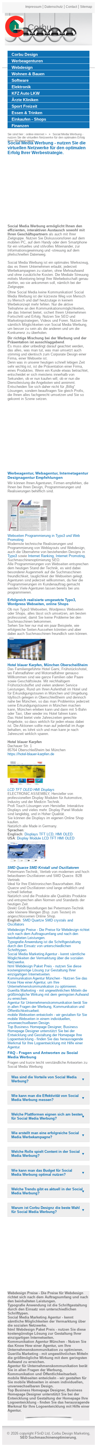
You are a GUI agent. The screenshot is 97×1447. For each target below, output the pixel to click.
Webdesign (22, 67)
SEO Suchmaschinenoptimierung (48, 1437)
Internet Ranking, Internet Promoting (56, 556)
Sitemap (86, 7)
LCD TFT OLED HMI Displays (31, 790)
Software (20, 80)
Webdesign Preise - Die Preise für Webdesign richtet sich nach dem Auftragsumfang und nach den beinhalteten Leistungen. (48, 934)
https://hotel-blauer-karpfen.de (31, 754)
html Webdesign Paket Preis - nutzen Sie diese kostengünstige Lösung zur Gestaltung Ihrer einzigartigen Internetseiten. (44, 970)
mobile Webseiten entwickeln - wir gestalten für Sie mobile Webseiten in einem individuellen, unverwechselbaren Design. (47, 1019)
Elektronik (21, 86)
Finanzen (20, 125)
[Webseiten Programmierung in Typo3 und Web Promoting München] (29, 515)
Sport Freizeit (24, 106)
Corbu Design (25, 54)
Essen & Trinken (27, 112)
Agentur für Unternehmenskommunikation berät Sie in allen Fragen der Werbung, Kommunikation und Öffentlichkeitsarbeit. (47, 1007)
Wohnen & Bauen (28, 74)
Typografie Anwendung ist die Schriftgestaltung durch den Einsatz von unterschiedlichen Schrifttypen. (44, 946)
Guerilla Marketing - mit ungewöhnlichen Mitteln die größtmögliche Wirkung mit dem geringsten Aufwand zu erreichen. (48, 994)
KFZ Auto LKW (26, 93)
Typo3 (12, 556)
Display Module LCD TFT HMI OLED (45, 838)
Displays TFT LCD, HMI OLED (48, 834)
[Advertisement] (48, 190)
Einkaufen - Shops (29, 119)
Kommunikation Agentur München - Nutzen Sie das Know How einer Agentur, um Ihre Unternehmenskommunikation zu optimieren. (47, 982)
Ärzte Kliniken (25, 99)
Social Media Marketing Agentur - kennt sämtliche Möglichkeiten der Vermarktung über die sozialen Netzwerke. (46, 958)
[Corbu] (14, 27)
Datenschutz (53, 7)
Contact (71, 7)
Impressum (33, 7)
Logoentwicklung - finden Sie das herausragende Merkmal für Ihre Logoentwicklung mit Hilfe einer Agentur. (45, 1043)
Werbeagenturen (27, 61)
